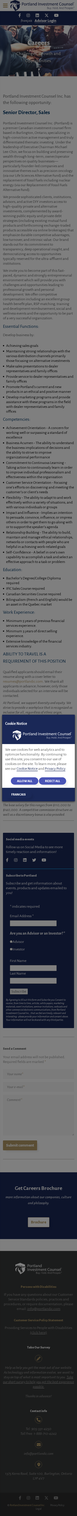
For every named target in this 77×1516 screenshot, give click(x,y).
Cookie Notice (27, 769)
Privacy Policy (55, 769)
